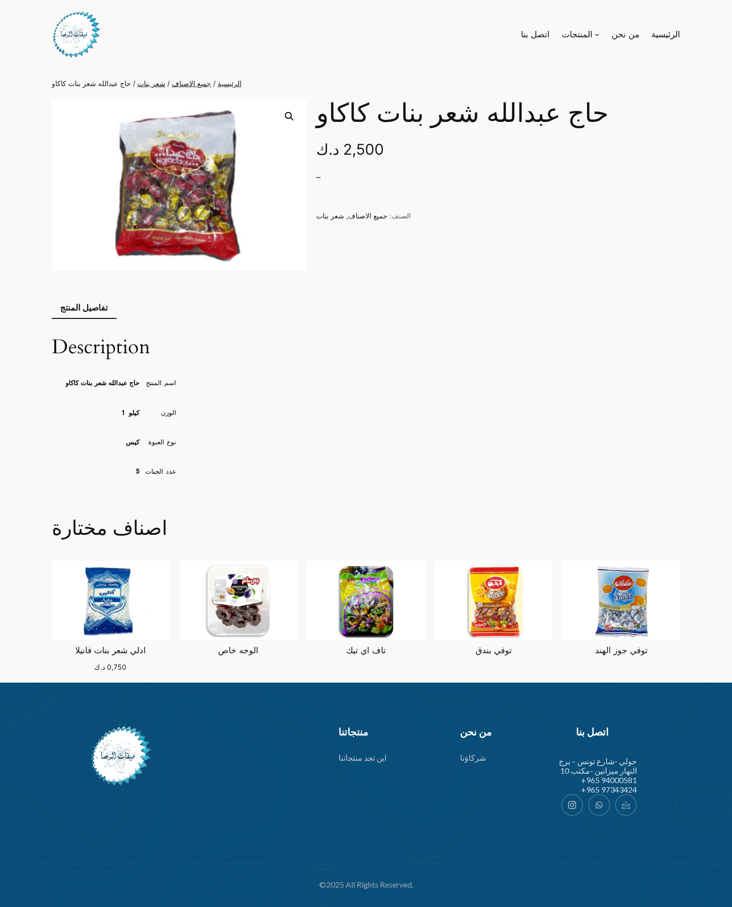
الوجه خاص (238, 651)
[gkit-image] (121, 756)
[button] (289, 116)
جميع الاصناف (191, 83)
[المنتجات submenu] (597, 34)
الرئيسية (230, 83)
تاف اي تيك (366, 651)
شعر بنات (151, 83)
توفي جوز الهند (621, 651)
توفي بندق (494, 651)
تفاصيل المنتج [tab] (84, 307)
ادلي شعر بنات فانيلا (110, 651)
